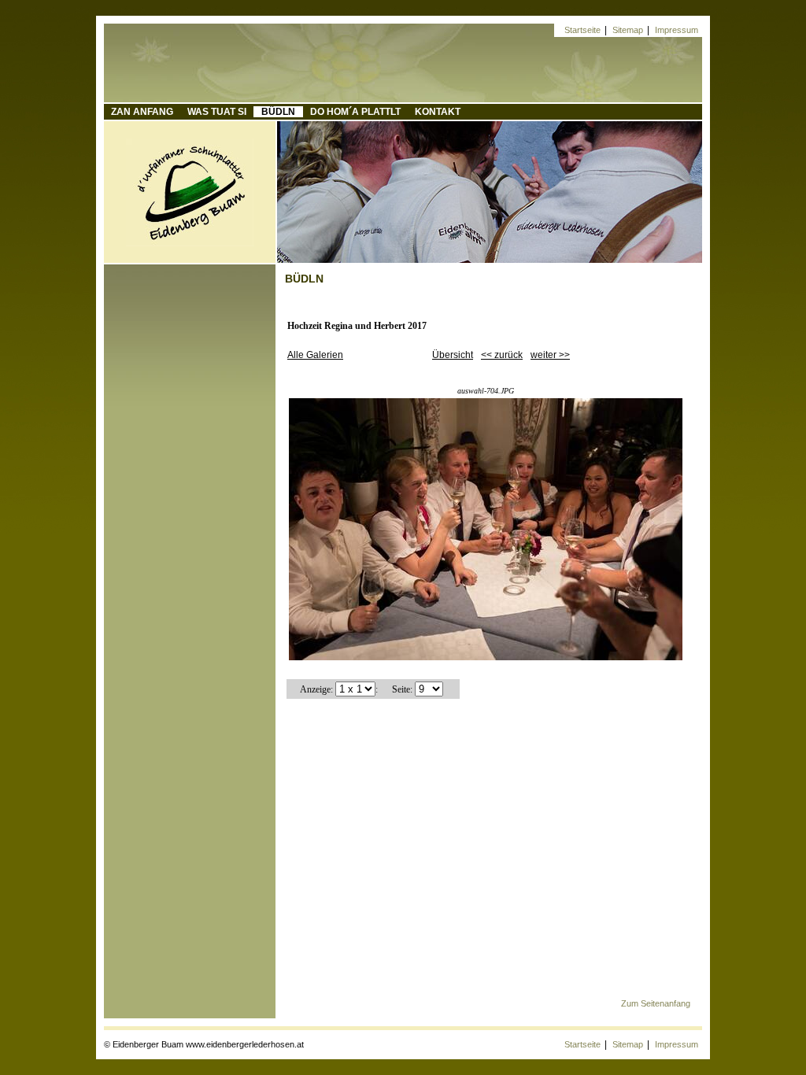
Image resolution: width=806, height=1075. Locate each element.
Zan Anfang (142, 111)
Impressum (676, 30)
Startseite (582, 30)
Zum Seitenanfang (655, 1003)
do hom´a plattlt (355, 111)
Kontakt (437, 111)
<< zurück (502, 354)
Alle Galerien (315, 354)
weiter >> (550, 354)
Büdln (278, 111)
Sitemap (627, 30)
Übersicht (452, 354)
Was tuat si (216, 111)
